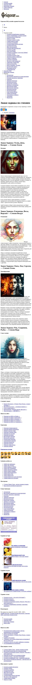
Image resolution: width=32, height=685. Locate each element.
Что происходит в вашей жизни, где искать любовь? (17, 590)
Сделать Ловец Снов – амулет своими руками (16, 649)
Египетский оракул (12, 66)
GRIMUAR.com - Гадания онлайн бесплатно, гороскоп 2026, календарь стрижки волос (15, 614)
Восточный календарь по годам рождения (15, 651)
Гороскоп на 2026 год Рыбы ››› (12, 416)
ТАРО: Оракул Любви (10, 471)
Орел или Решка (11, 51)
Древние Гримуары (12, 80)
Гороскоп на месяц (9, 435)
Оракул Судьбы (11, 38)
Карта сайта (7, 623)
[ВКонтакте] (1, 110)
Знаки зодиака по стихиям (11, 633)
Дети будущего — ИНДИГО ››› (12, 411)
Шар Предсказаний (9, 672)
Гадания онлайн (8, 3)
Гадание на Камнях (12, 59)
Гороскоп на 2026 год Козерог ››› (12, 419)
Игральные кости (11, 68)
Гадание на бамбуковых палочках (16, 34)
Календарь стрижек (9, 6)
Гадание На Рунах (11, 45)
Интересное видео (12, 82)
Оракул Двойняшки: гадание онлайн (16, 35)
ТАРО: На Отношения (10, 468)
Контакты (6, 9)
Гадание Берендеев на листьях (15, 44)
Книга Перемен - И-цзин (13, 65)
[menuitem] (17, 3)
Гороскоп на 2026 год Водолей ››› (12, 417)
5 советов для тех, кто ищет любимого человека (16, 642)
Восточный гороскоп (9, 436)
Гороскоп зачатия (8, 446)
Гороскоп (9, 79)
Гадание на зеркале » (9, 600)
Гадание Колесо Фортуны (14, 37)
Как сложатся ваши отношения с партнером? (16, 546)
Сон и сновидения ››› (9, 408)
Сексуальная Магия (12, 92)
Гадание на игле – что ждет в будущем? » (14, 597)
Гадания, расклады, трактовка (15, 78)
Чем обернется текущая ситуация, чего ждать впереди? (16, 566)
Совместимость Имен (9, 678)
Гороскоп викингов (9, 442)
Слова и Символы (11, 58)
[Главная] (11, 18)
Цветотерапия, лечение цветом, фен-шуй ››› (15, 409)
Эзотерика (9, 96)
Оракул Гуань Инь (12, 63)
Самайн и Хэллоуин (9, 637)
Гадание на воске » (9, 599)
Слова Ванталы (11, 69)
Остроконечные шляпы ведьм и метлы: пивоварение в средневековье (14, 631)
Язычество (10, 97)
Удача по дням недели (9, 445)
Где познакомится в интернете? (12, 643)
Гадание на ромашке (12, 42)
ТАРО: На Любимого (9, 464)
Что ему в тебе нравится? (13, 61)
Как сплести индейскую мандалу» (13, 485)
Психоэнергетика (11, 90)
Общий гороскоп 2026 (10, 430)
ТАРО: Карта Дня (8, 474)
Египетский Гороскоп (9, 439)
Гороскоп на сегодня (9, 433)
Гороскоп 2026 (7, 4)
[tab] (17, 7)
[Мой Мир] (6, 110)
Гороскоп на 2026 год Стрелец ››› (12, 420)
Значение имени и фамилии (14, 56)
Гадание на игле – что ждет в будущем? (14, 656)
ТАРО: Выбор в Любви (10, 467)
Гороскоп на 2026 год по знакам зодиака (14, 655)
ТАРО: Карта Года (8, 475)
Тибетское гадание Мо (13, 62)
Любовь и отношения (12, 85)
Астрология (10, 75)
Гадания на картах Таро (13, 55)
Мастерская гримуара (12, 87)
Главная (6, 2)
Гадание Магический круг (14, 48)
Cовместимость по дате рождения (13, 476)
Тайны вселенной (11, 93)
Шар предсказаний (12, 47)
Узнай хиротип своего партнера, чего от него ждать (17, 581)
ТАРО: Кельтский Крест (10, 472)
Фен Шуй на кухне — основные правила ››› (15, 406)
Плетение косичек (11, 89)
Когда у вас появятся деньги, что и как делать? (16, 555)
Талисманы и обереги (12, 94)
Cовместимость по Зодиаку (11, 478)
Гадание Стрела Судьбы (13, 40)
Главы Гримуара (8, 7)
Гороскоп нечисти (8, 443)
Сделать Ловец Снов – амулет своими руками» (16, 484)
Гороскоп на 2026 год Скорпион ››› (13, 422)
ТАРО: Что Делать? (9, 465)
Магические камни (12, 86)
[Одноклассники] (4, 110)
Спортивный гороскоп (10, 440)
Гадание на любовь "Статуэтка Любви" (17, 52)
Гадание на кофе (11, 49)
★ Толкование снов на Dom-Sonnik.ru (8, 531)
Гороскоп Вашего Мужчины (11, 429)
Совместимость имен (12, 41)
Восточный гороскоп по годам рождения (18, 76)
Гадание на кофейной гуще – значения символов (17, 658)
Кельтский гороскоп (9, 438)
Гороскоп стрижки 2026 (10, 432)
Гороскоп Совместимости (10, 428)
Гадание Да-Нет (11, 54)
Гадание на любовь (9, 669)
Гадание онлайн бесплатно (11, 667)
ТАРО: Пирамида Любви (10, 469)
